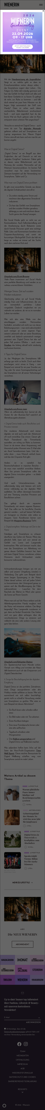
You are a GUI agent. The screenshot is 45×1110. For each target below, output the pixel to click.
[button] (4, 1105)
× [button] (43, 11)
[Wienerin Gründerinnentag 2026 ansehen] (22, 32)
